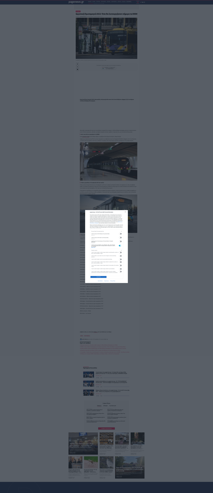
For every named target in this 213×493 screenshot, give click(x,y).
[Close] (126, 212)
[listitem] (106, 231)
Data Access (106, 280)
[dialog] (106, 246)
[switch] (120, 233)
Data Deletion (100, 280)
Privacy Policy (112, 280)
